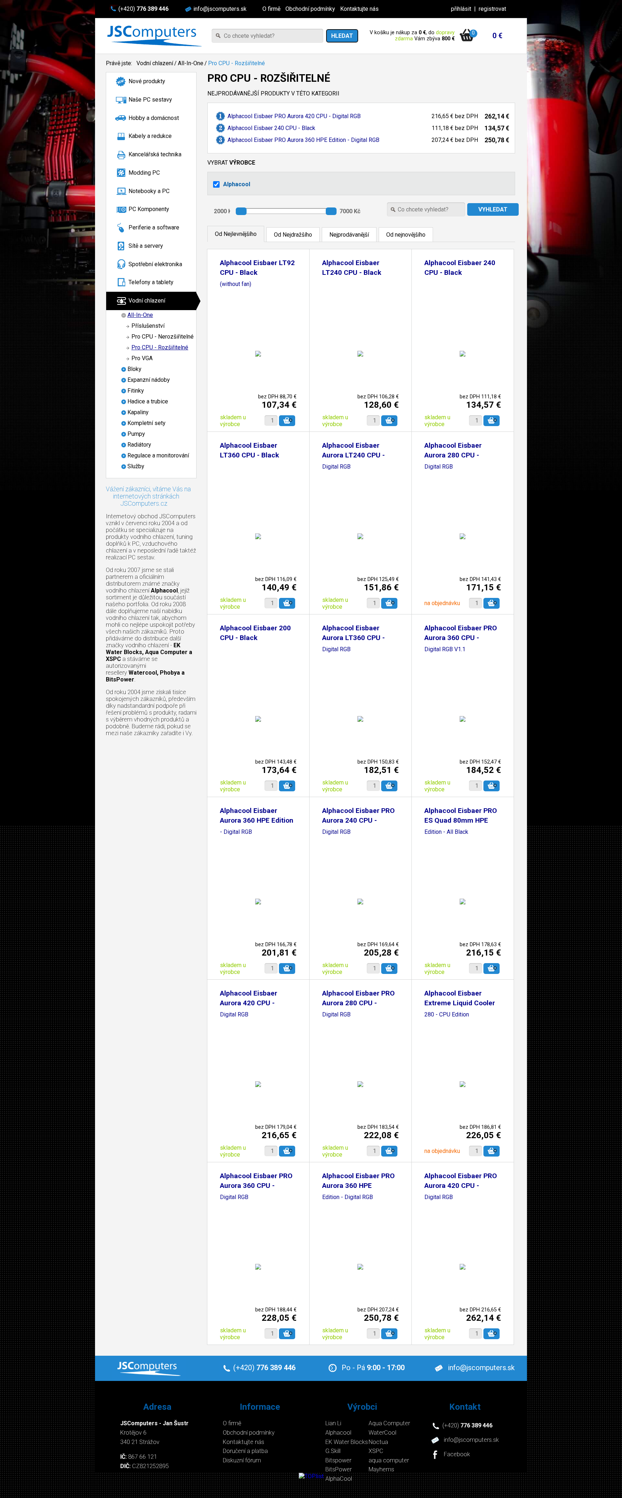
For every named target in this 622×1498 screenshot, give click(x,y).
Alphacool (236, 184)
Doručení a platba (245, 1451)
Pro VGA (142, 358)
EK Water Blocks (346, 1442)
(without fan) (235, 284)
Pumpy (136, 433)
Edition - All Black (446, 832)
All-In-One (190, 63)
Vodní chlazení (154, 63)
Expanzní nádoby (148, 379)
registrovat (492, 8)
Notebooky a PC (149, 191)
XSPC (376, 1451)
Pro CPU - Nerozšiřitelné (162, 336)
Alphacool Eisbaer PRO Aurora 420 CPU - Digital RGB (294, 116)
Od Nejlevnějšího (236, 234)
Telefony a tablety (151, 282)
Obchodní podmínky (310, 8)
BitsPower (338, 1469)
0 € (497, 35)
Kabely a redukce (150, 136)
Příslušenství (147, 325)
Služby (135, 466)
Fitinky (135, 390)
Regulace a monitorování (158, 455)
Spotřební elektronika (155, 264)
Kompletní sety (146, 423)
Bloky (134, 369)
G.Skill (333, 1451)
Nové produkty (147, 81)
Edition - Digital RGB (347, 1197)
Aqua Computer (389, 1423)
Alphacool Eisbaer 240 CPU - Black (271, 128)
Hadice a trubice (147, 401)
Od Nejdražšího (293, 234)
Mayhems (381, 1469)
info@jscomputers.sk (220, 8)
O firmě (271, 8)
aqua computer (389, 1460)
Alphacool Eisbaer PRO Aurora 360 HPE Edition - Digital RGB (303, 140)
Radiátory (139, 444)
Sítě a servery (146, 245)
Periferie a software (154, 227)
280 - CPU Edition (446, 1015)
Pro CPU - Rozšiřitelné (236, 63)
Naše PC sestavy (150, 99)
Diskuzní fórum (242, 1460)
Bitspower (338, 1460)
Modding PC (144, 172)
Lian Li (333, 1423)
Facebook (457, 1454)
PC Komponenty (149, 209)
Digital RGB (336, 467)
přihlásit (461, 8)
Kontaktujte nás (359, 8)
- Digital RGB (236, 832)
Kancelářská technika (155, 154)
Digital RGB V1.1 (444, 650)
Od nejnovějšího (405, 234)
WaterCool (382, 1432)
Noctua (378, 1442)
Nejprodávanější (349, 234)
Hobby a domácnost (154, 118)
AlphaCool (338, 1478)
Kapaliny (138, 412)
